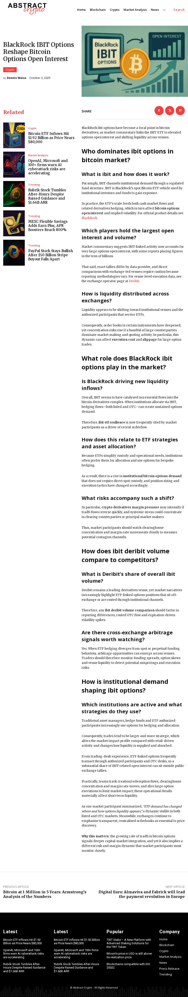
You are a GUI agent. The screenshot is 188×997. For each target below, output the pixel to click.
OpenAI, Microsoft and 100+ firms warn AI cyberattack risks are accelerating (48, 167)
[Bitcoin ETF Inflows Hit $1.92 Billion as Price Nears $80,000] (14, 135)
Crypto (10, 70)
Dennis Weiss (16, 78)
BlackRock (89, 218)
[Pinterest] (180, 110)
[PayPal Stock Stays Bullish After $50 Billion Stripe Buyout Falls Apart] (14, 253)
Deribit (133, 281)
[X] (169, 110)
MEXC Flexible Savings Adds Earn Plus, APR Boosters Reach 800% (48, 225)
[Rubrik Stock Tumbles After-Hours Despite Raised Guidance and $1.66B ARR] (14, 194)
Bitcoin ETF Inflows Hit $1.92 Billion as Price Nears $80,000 (51, 137)
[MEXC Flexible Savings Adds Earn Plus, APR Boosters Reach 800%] (14, 223)
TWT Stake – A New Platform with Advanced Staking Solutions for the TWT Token (129, 943)
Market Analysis (38, 155)
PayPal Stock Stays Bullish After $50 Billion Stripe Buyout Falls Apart (50, 255)
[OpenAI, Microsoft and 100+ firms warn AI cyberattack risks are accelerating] (14, 165)
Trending (34, 184)
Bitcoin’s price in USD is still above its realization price (129, 955)
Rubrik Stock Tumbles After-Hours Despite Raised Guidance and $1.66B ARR (47, 196)
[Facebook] (159, 110)
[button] (179, 9)
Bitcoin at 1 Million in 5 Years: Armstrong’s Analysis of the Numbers (44, 894)
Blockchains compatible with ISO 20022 (128, 965)
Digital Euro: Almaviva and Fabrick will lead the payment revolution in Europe (142, 894)
